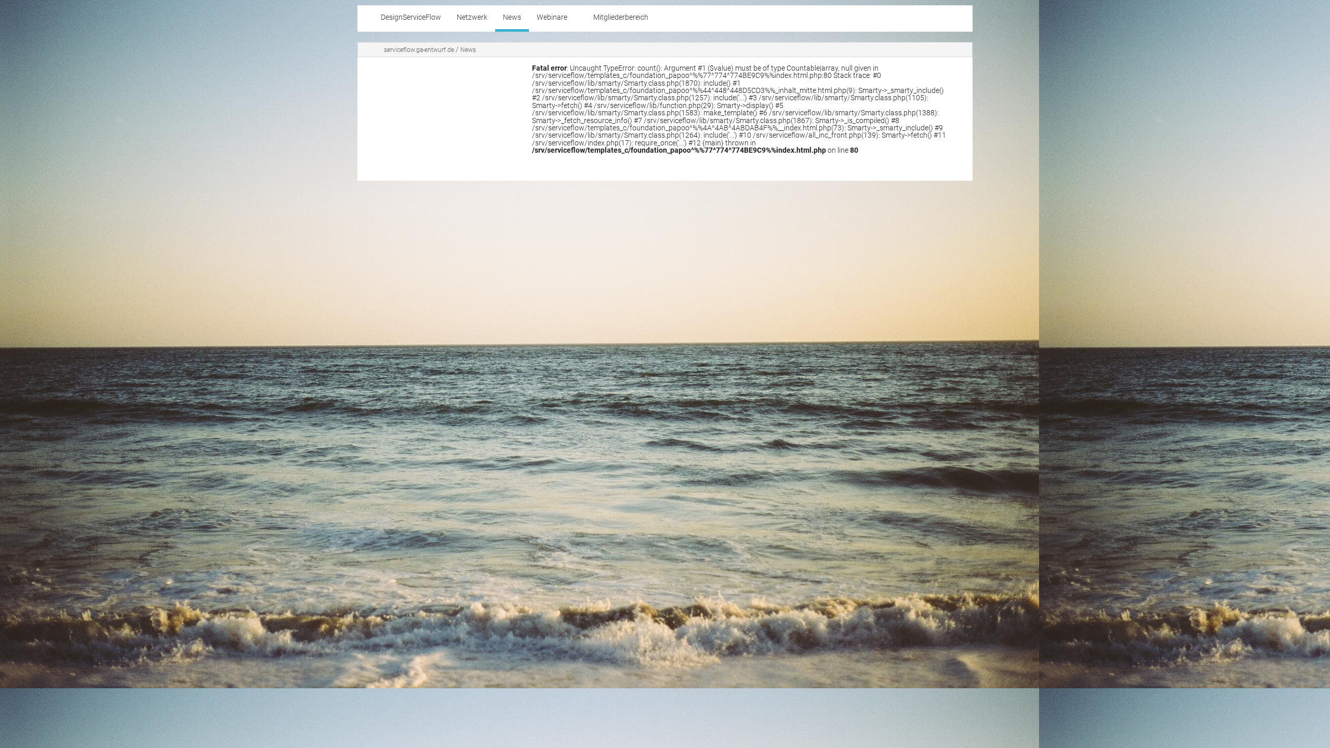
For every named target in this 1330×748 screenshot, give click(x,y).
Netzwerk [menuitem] (472, 17)
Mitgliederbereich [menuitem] (620, 17)
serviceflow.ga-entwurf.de (419, 50)
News (468, 50)
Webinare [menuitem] (552, 17)
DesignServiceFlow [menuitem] (411, 17)
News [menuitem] (512, 17)
